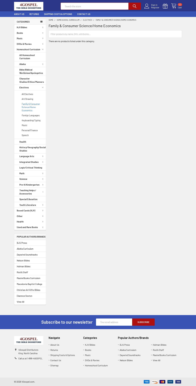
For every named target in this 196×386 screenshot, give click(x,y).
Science (23, 179)
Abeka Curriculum (25, 248)
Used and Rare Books (27, 227)
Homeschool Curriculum (28, 49)
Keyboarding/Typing (31, 120)
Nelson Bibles (23, 260)
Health (22, 141)
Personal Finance (30, 130)
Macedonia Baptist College (29, 284)
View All (20, 301)
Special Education (28, 199)
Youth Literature (27, 205)
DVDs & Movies (24, 44)
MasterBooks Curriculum (28, 278)
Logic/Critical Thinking (30, 167)
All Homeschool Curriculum (27, 57)
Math (21, 173)
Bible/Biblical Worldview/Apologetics (31, 71)
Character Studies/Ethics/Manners (31, 80)
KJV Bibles (22, 27)
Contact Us (83, 14)
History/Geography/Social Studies (32, 149)
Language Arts (26, 156)
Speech (25, 135)
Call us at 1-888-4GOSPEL (30, 358)
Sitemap (54, 365)
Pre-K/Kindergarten (29, 184)
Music (19, 38)
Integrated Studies (29, 162)
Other (20, 216)
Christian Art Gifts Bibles (28, 289)
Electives (24, 87)
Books (20, 33)
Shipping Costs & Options (58, 14)
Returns (34, 14)
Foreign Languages (31, 115)
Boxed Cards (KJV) (26, 210)
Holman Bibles (23, 266)
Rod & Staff (22, 272)
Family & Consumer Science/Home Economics (31, 107)
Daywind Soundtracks (27, 254)
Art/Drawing (27, 99)
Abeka (22, 64)
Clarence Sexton (24, 295)
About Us (19, 14)
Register (155, 7)
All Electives (27, 94)
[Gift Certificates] (167, 6)
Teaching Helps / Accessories (27, 192)
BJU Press (22, 242)
